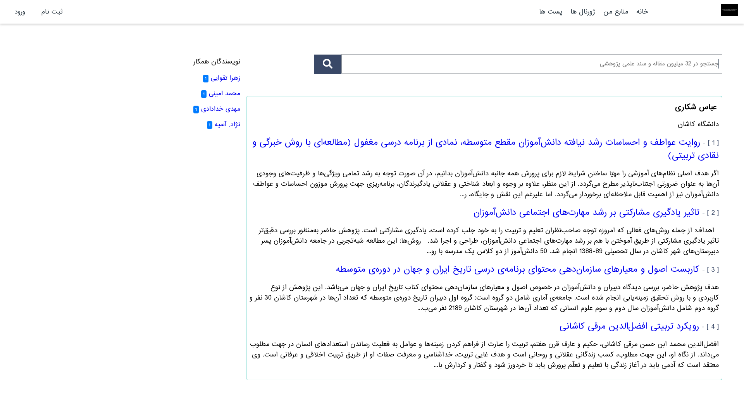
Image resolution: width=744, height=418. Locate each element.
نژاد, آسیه (227, 124)
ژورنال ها (582, 12)
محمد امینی (224, 93)
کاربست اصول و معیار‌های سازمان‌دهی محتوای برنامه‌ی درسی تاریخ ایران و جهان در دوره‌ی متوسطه (517, 269)
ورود (20, 12)
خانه (642, 12)
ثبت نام (52, 12)
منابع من (614, 12)
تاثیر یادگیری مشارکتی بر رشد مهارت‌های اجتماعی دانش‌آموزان (586, 212)
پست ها (550, 12)
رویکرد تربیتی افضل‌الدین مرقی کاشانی (629, 326)
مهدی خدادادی (220, 109)
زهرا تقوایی (225, 78)
